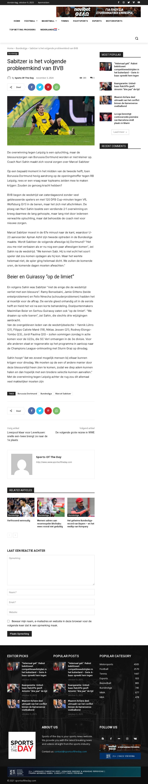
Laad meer (119, 131)
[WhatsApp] (56, 87)
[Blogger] (103, 738)
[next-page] (15, 535)
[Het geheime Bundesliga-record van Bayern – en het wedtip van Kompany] (81, 507)
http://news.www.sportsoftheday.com (54, 462)
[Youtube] (139, 3)
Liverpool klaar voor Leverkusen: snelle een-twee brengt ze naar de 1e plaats (27, 436)
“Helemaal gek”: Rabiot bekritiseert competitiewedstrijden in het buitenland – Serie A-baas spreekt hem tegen (127, 69)
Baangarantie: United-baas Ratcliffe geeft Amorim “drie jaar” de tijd (127, 86)
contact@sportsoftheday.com (71, 751)
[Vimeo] (134, 3)
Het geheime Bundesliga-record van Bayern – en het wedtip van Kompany (80, 523)
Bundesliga (21, 48)
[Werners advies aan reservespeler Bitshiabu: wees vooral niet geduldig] (50, 507)
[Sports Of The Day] (9, 78)
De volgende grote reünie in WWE (75, 432)
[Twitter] (129, 3)
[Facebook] (119, 3)
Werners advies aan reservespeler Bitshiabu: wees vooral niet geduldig (50, 523)
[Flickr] (119, 738)
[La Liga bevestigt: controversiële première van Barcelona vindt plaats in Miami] (106, 117)
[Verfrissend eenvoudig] (20, 507)
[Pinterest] (48, 87)
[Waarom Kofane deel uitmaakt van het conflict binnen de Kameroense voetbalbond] (106, 100)
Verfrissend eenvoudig (18, 520)
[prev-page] (9, 535)
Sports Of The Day (24, 77)
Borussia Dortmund (27, 393)
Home (10, 48)
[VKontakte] (135, 738)
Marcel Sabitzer (63, 393)
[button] (136, 38)
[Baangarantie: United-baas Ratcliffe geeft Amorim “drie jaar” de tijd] (106, 86)
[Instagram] (124, 3)
